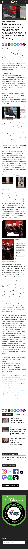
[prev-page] (3, 450)
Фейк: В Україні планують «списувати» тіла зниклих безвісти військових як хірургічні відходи (18, 442)
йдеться (18, 97)
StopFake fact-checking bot (10, 485)
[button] (2, 2)
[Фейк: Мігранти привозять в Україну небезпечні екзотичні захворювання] (5, 420)
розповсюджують (11, 75)
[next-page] (5, 450)
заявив (4, 349)
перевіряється (11, 363)
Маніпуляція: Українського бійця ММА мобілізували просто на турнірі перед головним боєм (18, 431)
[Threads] (24, 44)
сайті (9, 143)
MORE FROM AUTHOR (19, 414)
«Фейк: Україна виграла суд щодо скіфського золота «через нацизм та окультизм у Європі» (12, 394)
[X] (9, 44)
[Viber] (6, 44)
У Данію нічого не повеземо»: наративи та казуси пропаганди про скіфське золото (14, 398)
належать (15, 274)
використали (13, 211)
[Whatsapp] (12, 44)
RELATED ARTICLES (7, 414)
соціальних (5, 145)
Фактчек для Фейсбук (10, 21)
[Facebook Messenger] (15, 44)
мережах (12, 145)
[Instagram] (21, 44)
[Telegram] (18, 44)
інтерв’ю (12, 215)
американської (19, 145)
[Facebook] (3, 44)
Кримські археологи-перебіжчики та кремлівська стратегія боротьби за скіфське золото (13, 402)
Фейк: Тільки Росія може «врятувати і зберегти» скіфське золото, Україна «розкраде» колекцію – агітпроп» (13, 388)
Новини (3, 21)
